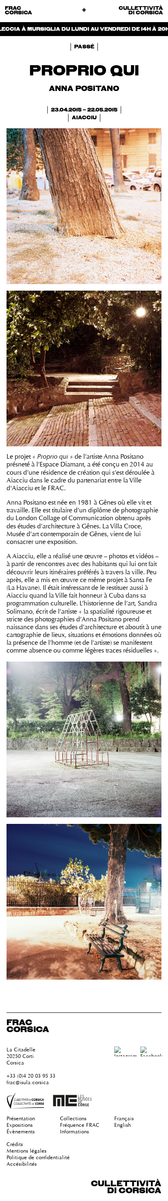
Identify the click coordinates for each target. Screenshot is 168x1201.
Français (124, 1118)
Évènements (21, 1131)
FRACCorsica (18, 10)
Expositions (20, 1124)
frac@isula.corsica (28, 1082)
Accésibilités (22, 1163)
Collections (73, 1118)
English (122, 1125)
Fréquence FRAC (79, 1124)
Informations (74, 1131)
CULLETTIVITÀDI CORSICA (141, 10)
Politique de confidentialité (38, 1157)
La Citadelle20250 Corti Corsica (21, 1056)
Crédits (15, 1144)
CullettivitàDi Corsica (126, 1187)
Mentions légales (26, 1150)
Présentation (21, 1118)
